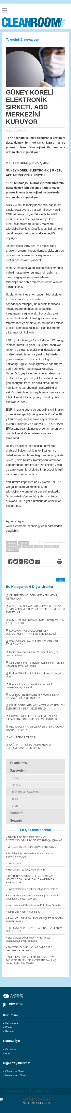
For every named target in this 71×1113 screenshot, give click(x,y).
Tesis (15, 798)
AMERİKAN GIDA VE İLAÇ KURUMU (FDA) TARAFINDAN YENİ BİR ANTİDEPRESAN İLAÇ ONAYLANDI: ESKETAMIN (31, 960)
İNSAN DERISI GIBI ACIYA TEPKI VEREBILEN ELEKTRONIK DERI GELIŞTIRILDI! (35, 707)
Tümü (60, 580)
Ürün (15, 805)
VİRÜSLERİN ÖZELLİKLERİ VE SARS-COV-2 (32, 847)
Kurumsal (10, 1015)
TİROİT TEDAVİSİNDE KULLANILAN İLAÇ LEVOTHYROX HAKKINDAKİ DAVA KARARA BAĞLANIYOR (30, 879)
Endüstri (16, 813)
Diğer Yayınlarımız (16, 1063)
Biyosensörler (15, 863)
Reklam (9, 1031)
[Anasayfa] (35, 22)
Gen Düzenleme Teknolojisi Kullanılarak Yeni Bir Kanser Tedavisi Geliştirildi (35, 664)
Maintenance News (15, 1075)
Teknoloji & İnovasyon (25, 791)
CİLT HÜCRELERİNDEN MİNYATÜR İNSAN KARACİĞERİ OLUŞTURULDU (32, 696)
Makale (16, 784)
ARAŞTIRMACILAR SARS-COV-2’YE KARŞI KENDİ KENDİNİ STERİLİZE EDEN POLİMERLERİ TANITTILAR (35, 609)
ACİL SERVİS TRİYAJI (22, 737)
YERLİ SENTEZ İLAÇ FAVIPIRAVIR (26, 869)
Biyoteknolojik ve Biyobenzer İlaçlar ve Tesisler (33, 889)
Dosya (16, 778)
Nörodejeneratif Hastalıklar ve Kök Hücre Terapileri (35, 905)
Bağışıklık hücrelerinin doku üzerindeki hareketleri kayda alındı (29, 686)
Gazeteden (18, 770)
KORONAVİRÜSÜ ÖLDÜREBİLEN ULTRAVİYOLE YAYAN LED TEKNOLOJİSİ (31, 632)
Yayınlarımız (19, 762)
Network (16, 820)
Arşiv (7, 1053)
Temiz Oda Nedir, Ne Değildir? (24, 911)
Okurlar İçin (11, 1041)
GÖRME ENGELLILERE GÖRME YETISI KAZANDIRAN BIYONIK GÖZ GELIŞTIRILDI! (32, 718)
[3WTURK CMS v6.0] (35, 1100)
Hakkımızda (11, 1023)
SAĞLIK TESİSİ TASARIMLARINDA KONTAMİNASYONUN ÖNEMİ (28, 747)
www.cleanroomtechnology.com (26, 526)
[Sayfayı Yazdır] (59, 562)
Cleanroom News (14, 1071)
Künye (8, 1027)
